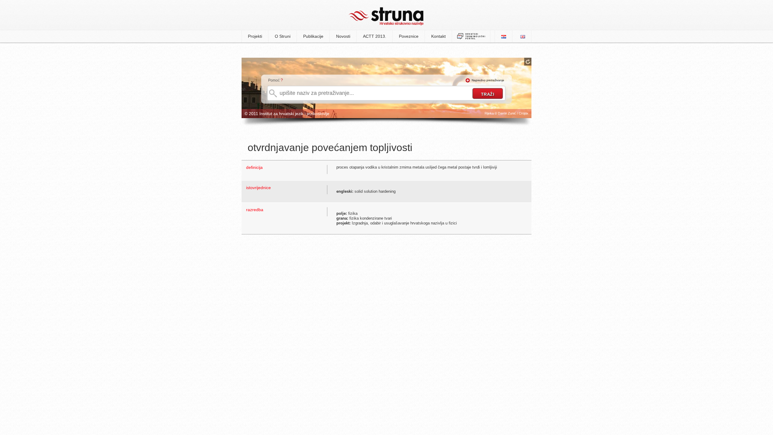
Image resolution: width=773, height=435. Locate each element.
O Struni (282, 36)
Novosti (343, 36)
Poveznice (409, 36)
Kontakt (438, 36)
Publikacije (313, 36)
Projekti (255, 36)
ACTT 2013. (374, 36)
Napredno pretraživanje (488, 80)
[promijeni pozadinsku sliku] (528, 61)
